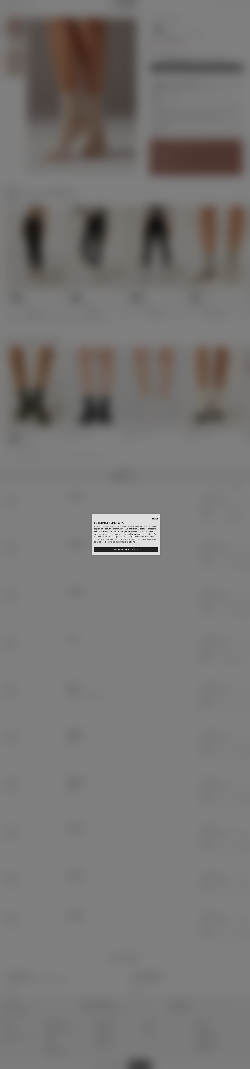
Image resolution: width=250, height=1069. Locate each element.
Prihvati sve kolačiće (126, 549)
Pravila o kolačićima (145, 536)
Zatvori (155, 519)
